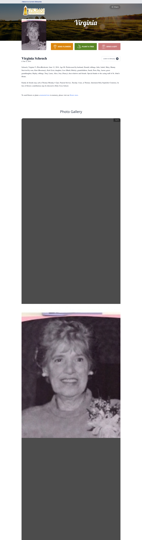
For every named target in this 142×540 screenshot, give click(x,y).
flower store (74, 95)
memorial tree (45, 95)
